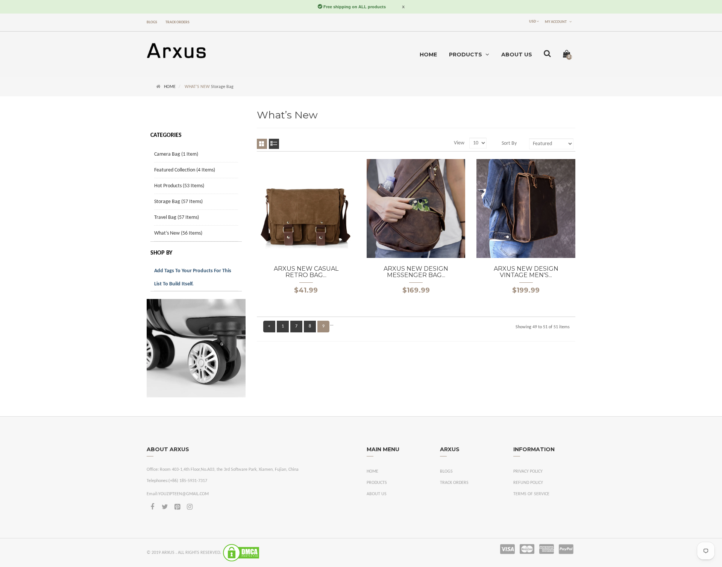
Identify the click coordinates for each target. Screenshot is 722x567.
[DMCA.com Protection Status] (241, 552)
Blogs (152, 22)
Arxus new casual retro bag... (306, 272)
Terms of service (531, 494)
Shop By (161, 253)
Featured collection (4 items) (184, 170)
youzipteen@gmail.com (183, 494)
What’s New (197, 87)
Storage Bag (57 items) (178, 202)
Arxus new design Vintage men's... (526, 272)
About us (377, 494)
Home (170, 87)
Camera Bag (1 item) (176, 154)
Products (377, 483)
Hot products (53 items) (179, 186)
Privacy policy (528, 471)
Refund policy (528, 483)
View (459, 143)
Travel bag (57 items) (176, 217)
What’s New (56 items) (178, 233)
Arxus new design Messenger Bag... (416, 272)
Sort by (509, 143)
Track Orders (177, 22)
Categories (166, 135)
